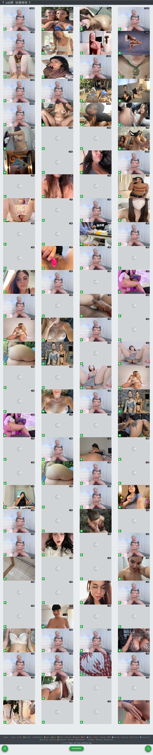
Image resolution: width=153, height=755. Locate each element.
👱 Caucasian (27, 737)
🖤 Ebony (12, 737)
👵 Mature (47, 737)
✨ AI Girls (53, 739)
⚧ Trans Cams (134, 737)
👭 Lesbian (103, 737)
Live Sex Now (76, 748)
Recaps (79, 743)
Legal (90, 743)
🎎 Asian (5, 737)
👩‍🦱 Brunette (68, 737)
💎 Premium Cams (145, 737)
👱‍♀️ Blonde (60, 737)
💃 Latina (19, 737)
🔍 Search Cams (108, 739)
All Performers (84, 743)
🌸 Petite (89, 737)
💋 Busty (95, 737)
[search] (148, 748)
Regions (71, 743)
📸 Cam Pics (99, 739)
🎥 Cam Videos (90, 739)
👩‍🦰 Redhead (76, 737)
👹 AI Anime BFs (80, 739)
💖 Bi (108, 737)
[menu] (5, 748)
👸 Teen (53, 737)
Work (75, 743)
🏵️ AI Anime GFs (61, 739)
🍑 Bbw (83, 737)
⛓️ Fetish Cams (44, 739)
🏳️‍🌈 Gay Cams (124, 737)
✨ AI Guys (71, 739)
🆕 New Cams (116, 737)
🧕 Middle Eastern (37, 737)
